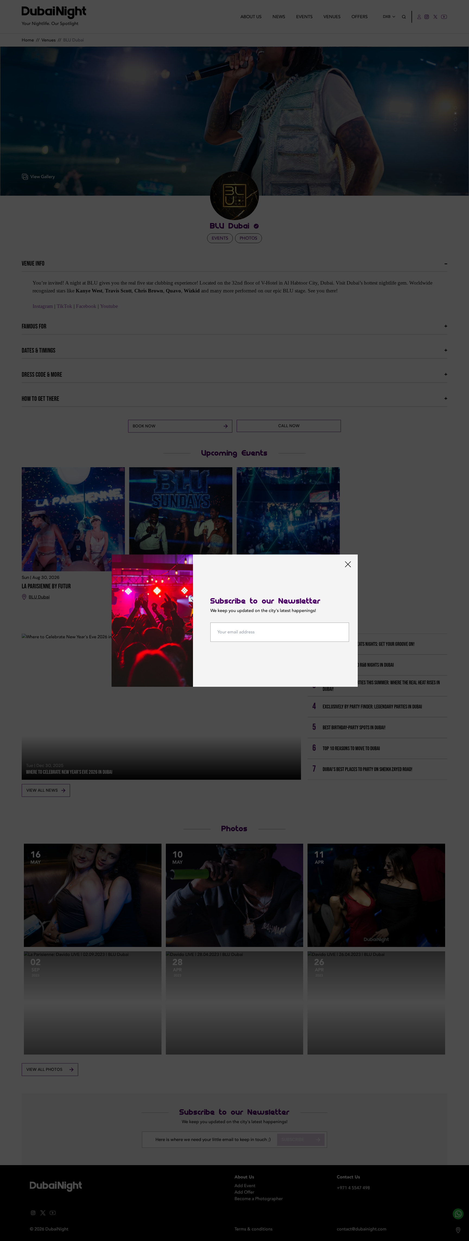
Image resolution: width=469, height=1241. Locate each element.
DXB (387, 16)
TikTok (64, 306)
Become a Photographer (258, 1199)
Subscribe (292, 1139)
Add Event (244, 1186)
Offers (359, 17)
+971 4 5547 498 (353, 1188)
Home (28, 40)
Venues (332, 17)
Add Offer (244, 1192)
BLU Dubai (39, 597)
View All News (42, 790)
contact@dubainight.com (361, 1229)
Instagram (43, 306)
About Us (251, 17)
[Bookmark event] (121, 577)
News (278, 17)
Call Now (289, 425)
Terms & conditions (253, 1229)
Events (304, 17)
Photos (248, 238)
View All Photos (44, 1069)
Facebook (86, 306)
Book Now (144, 426)
